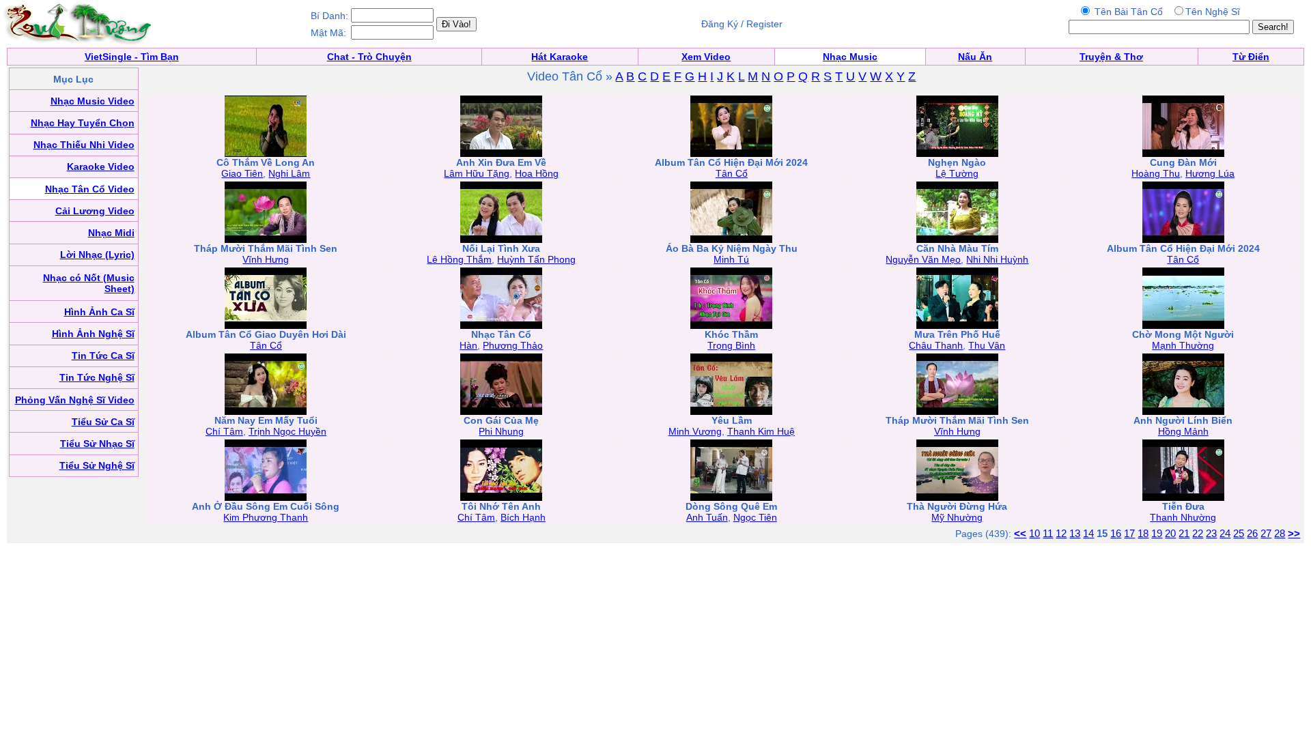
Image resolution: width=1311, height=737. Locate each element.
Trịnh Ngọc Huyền (287, 431)
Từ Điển (1250, 56)
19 (1156, 533)
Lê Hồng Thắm (459, 259)
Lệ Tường (956, 173)
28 (1279, 533)
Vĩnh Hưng (265, 259)
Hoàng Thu (1155, 173)
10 (1034, 533)
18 (1143, 533)
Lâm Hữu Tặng (476, 173)
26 (1252, 533)
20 (1170, 533)
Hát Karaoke (559, 56)
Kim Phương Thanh (265, 517)
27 (1265, 533)
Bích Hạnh (523, 517)
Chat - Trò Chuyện (369, 56)
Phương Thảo (513, 345)
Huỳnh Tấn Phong (536, 259)
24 (1225, 533)
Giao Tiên (242, 173)
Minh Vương (695, 431)
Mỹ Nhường (957, 517)
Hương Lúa (1210, 173)
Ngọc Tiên (755, 517)
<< (1020, 533)
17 (1129, 533)
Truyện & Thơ (1111, 56)
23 (1211, 533)
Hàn (468, 345)
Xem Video (706, 56)
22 (1197, 533)
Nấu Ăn (975, 56)
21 (1184, 533)
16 (1115, 533)
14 (1088, 533)
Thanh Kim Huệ (761, 431)
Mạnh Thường (1183, 345)
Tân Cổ (732, 173)
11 (1048, 533)
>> (1294, 533)
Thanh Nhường (1183, 517)
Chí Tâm (224, 431)
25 (1238, 533)
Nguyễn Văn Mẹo (923, 259)
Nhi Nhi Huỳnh (997, 259)
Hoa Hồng (537, 173)
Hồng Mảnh (1183, 431)
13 (1074, 533)
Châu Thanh (936, 345)
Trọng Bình (731, 345)
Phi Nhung (501, 431)
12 (1061, 533)
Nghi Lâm (289, 173)
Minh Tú (731, 259)
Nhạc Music (850, 56)
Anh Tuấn (707, 517)
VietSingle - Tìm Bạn (132, 56)
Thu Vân (986, 345)
